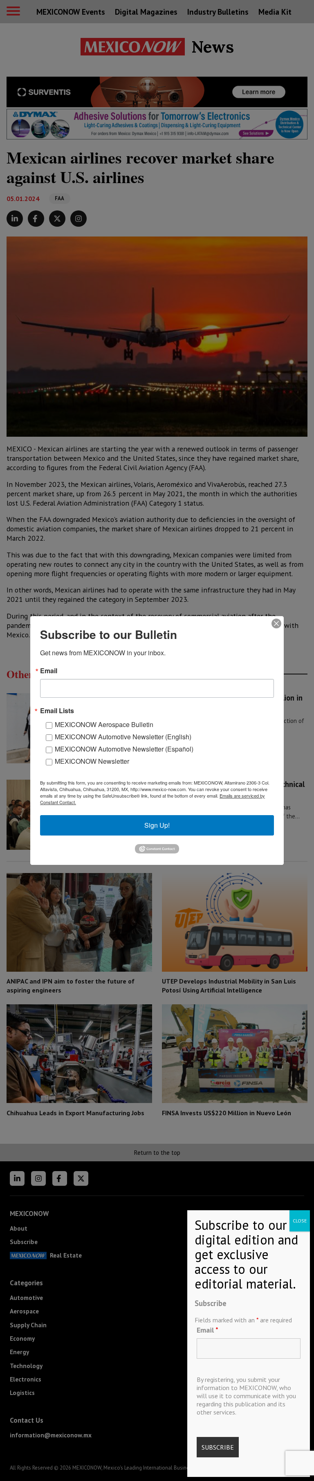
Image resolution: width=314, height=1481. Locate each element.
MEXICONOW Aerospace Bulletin (104, 724)
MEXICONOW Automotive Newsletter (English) (123, 736)
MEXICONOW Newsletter (92, 761)
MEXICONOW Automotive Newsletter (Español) (124, 749)
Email (207, 1330)
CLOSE (300, 1221)
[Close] (276, 623)
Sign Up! (157, 825)
